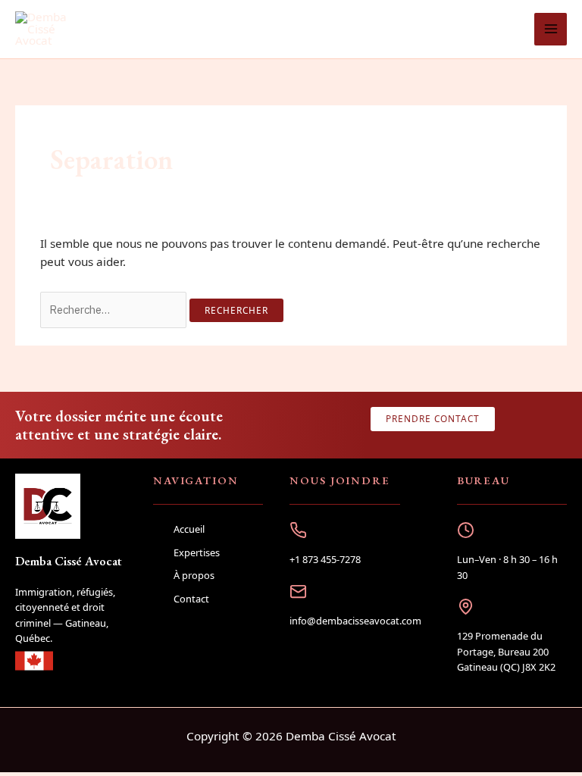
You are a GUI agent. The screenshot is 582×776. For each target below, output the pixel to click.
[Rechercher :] (114, 309)
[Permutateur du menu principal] (550, 29)
